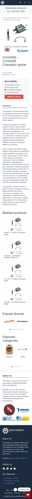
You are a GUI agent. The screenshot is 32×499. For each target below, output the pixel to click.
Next (31, 323)
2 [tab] (12, 329)
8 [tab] (22, 329)
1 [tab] (10, 329)
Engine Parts (12, 18)
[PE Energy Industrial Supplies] (2, 2)
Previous (1, 323)
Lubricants (9, 357)
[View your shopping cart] (20, 2)
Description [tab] (7, 106)
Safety (23, 357)
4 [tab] (15, 329)
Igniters (19, 18)
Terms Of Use (8, 493)
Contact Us (17, 493)
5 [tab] (17, 329)
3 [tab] (13, 329)
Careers (13, 490)
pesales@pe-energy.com (19, 458)
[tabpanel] (9, 321)
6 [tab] (18, 329)
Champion (13, 74)
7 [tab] (20, 329)
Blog (7, 490)
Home (4, 18)
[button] (25, 2)
